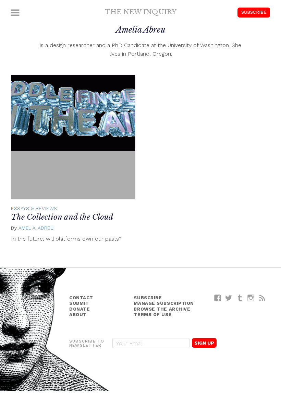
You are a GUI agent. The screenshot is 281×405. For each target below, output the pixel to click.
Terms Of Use (153, 314)
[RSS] (262, 297)
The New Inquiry (140, 12)
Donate (79, 309)
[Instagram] (251, 297)
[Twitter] (228, 297)
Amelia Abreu (36, 228)
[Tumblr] (240, 297)
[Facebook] (217, 297)
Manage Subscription (164, 303)
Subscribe (254, 12)
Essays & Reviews (34, 208)
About (78, 314)
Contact (81, 297)
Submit (79, 303)
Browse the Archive (162, 309)
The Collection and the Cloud (62, 217)
